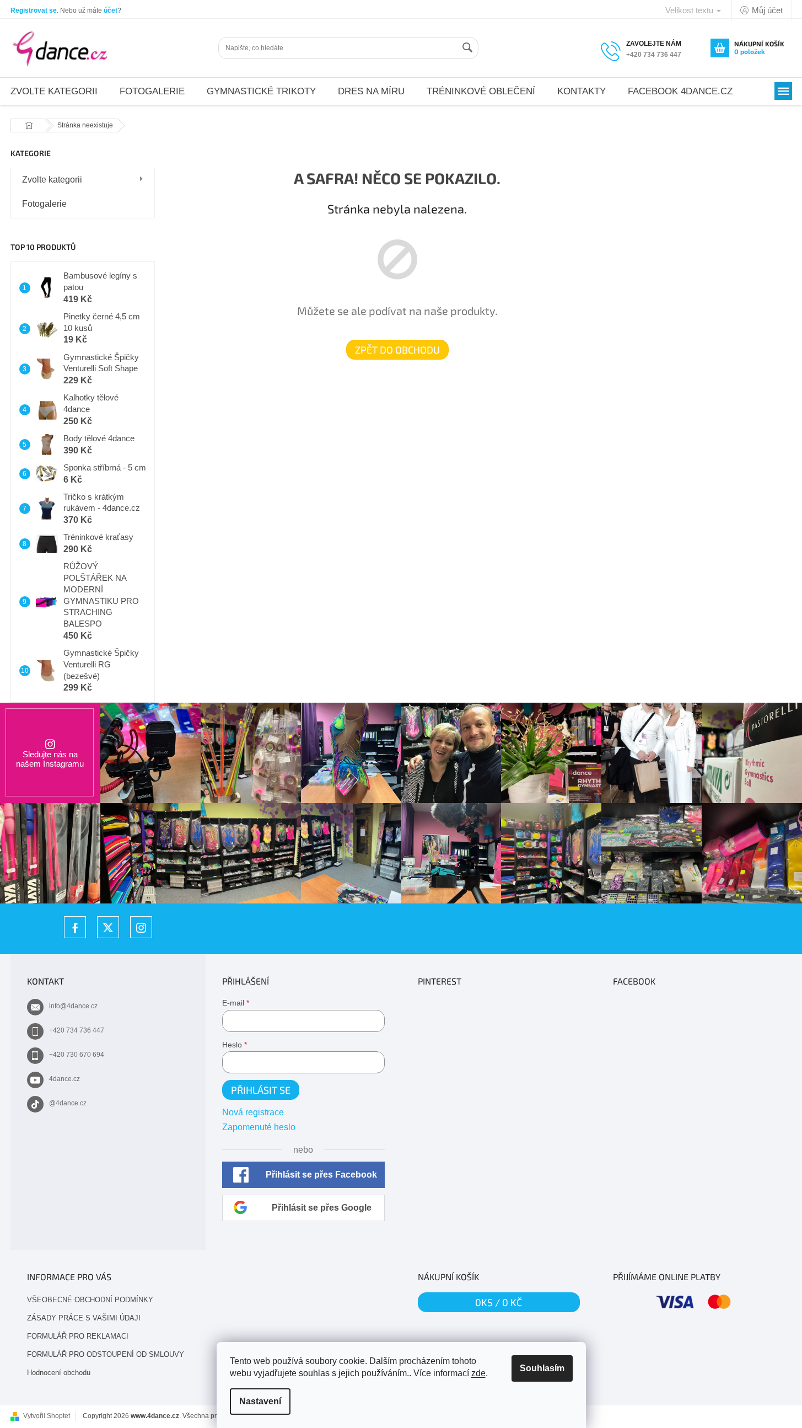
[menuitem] (152, 91)
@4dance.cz (68, 1103)
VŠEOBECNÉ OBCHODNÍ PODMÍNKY (90, 1300)
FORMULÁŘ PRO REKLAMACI (77, 1336)
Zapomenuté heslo (258, 1127)
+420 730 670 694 (76, 1054)
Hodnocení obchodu (58, 1372)
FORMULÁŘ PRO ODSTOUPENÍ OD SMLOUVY (105, 1354)
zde (478, 1373)
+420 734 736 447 (76, 1030)
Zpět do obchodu (397, 350)
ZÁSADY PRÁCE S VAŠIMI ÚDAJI (84, 1318)
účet (110, 10)
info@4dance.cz (73, 1006)
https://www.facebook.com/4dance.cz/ (75, 927)
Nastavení (260, 1401)
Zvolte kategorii (52, 179)
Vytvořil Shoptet (46, 1416)
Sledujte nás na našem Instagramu (50, 759)
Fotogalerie (44, 203)
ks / (498, 1302)
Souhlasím (542, 1368)
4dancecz (108, 927)
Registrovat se (33, 10)
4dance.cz (64, 1079)
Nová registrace (253, 1112)
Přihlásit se (260, 1090)
